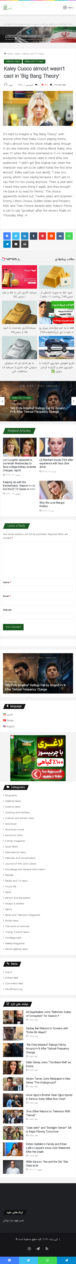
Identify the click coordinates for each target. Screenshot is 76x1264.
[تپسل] (12, 737)
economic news (14, 835)
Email (7, 596)
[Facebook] (7, 236)
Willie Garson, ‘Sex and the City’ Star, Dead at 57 (47, 1164)
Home (9, 54)
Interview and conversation (20, 858)
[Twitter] (16, 236)
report (8, 909)
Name (7, 582)
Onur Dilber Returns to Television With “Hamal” (48, 1113)
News (18, 54)
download (10, 824)
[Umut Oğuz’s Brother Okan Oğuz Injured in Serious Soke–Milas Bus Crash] (13, 1100)
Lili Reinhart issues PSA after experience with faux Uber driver (56, 463)
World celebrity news (16, 949)
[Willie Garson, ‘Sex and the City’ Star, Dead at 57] (13, 1167)
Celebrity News (13, 61)
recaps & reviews (14, 904)
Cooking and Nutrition (17, 813)
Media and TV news (33, 54)
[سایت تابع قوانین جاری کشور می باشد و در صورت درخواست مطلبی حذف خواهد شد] (38, 35)
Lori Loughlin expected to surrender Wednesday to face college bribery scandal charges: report (19, 465)
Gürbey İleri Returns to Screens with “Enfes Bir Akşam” (47, 1030)
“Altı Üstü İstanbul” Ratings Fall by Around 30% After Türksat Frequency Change (47, 1049)
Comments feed (14, 984)
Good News (11, 847)
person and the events (17, 898)
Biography (11, 795)
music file (10, 887)
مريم (11, 85)
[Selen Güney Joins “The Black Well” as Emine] (13, 1067)
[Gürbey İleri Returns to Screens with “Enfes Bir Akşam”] (13, 1033)
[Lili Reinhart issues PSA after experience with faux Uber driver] (56, 447)
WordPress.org (13, 989)
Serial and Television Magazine (22, 915)
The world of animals (17, 926)
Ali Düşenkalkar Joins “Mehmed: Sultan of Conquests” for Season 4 (48, 1014)
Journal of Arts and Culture (20, 864)
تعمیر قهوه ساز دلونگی (13, 1220)
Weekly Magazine (14, 944)
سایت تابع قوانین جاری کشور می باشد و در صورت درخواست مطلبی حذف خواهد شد (38, 24)
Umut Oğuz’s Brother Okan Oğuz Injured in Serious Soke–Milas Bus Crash (49, 1097)
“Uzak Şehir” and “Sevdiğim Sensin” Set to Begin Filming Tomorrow (48, 1130)
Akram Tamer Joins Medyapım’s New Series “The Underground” (48, 1081)
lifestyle (9, 875)
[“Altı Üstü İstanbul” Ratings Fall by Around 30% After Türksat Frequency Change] (13, 1050)
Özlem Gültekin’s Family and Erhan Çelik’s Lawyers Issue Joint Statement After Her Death (48, 1148)
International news (15, 852)
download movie (14, 830)
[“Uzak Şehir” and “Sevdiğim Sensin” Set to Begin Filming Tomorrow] (13, 1133)
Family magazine (15, 841)
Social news (11, 921)
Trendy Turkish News (17, 932)
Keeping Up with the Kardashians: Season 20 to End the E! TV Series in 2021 (19, 485)
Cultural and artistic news (19, 818)
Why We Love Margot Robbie (52, 504)
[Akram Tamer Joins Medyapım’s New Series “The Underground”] (13, 1084)
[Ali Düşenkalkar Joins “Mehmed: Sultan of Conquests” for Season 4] (13, 1017)
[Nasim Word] (7, 7)
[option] (38, 401)
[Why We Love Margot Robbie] (56, 490)
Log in (8, 972)
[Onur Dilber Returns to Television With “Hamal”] (13, 1116)
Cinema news (12, 807)
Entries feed (11, 978)
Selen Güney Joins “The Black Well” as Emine (48, 1064)
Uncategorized (13, 938)
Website (7, 610)
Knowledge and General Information (25, 870)
